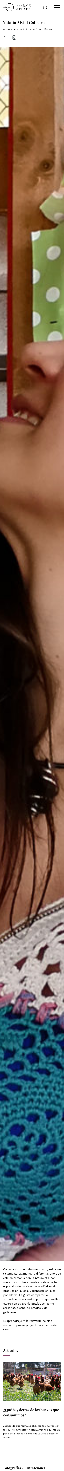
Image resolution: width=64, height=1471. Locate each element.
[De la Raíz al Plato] (17, 7)
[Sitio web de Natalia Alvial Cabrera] (6, 37)
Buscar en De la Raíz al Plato (45, 8)
